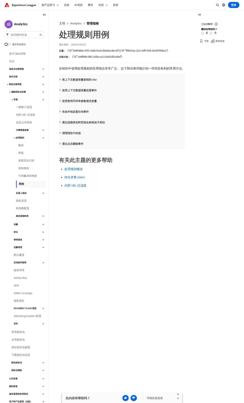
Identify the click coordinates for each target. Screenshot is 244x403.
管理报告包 (18, 332)
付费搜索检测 (22, 130)
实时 (16, 323)
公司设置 (13, 378)
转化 (16, 232)
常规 (16, 99)
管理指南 (93, 23)
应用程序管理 (20, 262)
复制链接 (220, 41)
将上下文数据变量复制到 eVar (79, 79)
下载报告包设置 (20, 355)
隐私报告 (19, 301)
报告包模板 (16, 370)
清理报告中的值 (71, 133)
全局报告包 (18, 340)
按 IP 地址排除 (17, 54)
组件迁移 (13, 76)
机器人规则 (21, 193)
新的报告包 (16, 362)
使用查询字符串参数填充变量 (79, 101)
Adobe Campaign (23, 293)
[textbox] (24, 34)
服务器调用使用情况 (18, 394)
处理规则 (20, 137)
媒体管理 (19, 270)
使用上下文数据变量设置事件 (79, 90)
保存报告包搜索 (20, 347)
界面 (21, 153)
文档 (62, 23)
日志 (11, 61)
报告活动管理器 (16, 69)
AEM (16, 285)
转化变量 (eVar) (74, 177)
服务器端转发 (22, 216)
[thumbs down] (134, 398)
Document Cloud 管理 (25, 308)
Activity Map (20, 278)
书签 (206, 41)
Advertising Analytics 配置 (27, 316)
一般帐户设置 (24, 107)
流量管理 (18, 247)
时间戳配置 (22, 208)
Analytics (76, 23)
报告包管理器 (15, 84)
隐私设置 (21, 201)
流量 (16, 224)
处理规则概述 (73, 169)
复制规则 (23, 168)
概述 (21, 145)
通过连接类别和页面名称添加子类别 (83, 122)
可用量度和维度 (27, 176)
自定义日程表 (24, 122)
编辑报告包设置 (18, 92)
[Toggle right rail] (199, 15)
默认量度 (19, 255)
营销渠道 (18, 239)
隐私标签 (13, 386)
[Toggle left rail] (44, 15)
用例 (21, 184)
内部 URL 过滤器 (75, 185)
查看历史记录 (26, 160)
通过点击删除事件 (72, 143)
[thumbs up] (125, 398)
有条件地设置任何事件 (75, 111)
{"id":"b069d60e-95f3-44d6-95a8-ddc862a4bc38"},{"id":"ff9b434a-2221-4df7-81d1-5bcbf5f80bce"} (117, 50)
